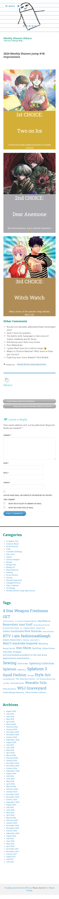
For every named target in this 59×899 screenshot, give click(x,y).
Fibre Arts (10, 554)
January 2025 (11, 760)
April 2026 (10, 721)
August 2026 (11, 711)
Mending (43, 643)
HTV (7, 635)
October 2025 (11, 737)
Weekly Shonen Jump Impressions (31, 364)
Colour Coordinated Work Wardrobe (22, 631)
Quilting (9, 572)
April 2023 (10, 815)
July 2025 (10, 745)
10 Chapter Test (12, 541)
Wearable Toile (36, 683)
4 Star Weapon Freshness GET (25, 613)
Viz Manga (10, 588)
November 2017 (12, 851)
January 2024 (11, 791)
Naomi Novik (9, 648)
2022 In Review (8, 621)
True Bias (6, 683)
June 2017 (10, 862)
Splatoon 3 (37, 668)
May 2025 (10, 750)
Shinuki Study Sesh (14, 580)
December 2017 (12, 849)
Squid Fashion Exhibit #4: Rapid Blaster (21, 401)
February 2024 (12, 789)
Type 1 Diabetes (12, 585)
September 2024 (12, 771)
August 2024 (11, 773)
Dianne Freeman (48, 631)
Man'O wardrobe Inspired (20, 643)
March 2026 (11, 724)
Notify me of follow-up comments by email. (25, 504)
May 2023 (10, 812)
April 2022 (10, 846)
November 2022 (12, 828)
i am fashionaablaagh (31, 635)
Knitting (26, 640)
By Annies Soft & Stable (11, 628)
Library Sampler (13, 559)
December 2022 (12, 825)
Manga (9, 562)
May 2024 (10, 781)
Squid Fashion (14, 675)
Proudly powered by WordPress (18, 888)
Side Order (23, 663)
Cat (21, 628)
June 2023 (10, 810)
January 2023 (11, 823)
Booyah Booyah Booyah (42, 625)
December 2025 (12, 732)
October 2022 (11, 831)
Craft (8, 549)
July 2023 (10, 807)
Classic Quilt (29, 628)
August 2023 (11, 805)
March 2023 (11, 818)
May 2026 (10, 719)
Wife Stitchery (9, 689)
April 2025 (10, 753)
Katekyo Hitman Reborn (12, 640)
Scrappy (17, 651)
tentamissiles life (8, 679)
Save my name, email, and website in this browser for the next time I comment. (27, 497)
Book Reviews (12, 546)
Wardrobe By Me (17, 683)
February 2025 (12, 758)
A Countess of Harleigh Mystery (26, 621)
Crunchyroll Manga (14, 551)
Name (6, 463)
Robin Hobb (7, 652)
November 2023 (12, 797)
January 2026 (11, 729)
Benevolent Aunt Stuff (18, 624)
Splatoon (9, 669)
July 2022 (10, 838)
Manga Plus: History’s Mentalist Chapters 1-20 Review (32, 406)
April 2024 (10, 784)
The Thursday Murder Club (45, 679)
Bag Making (44, 621)
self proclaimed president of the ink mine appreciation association (25, 656)
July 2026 (10, 714)
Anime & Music (12, 544)
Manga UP (10, 567)
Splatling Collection (41, 663)
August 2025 (11, 742)
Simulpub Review (13, 583)
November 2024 (12, 766)
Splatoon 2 (22, 669)
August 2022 (11, 836)
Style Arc (43, 674)
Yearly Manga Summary (13, 692)
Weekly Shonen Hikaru (17, 38)
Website (6, 483)
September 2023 (12, 802)
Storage (30, 675)
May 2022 (10, 843)
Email (6, 473)
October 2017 (11, 854)
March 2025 (11, 755)
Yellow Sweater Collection (35, 692)
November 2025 (12, 734)
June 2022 (10, 841)
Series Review (12, 575)
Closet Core (40, 628)
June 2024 (10, 779)
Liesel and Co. (35, 640)
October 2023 (11, 799)
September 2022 (12, 833)
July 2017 (10, 859)
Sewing (9, 577)
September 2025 (12, 740)
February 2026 (12, 727)
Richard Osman (48, 648)
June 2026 (10, 716)
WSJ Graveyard (31, 688)
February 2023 (12, 820)
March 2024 (11, 786)
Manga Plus (11, 565)
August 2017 (11, 856)
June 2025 (10, 747)
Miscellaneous (12, 570)
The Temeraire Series (25, 679)
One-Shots (23, 648)
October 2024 (11, 768)
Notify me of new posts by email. (21, 508)
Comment (7, 435)
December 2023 (12, 794)
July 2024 (10, 776)
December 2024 (12, 763)
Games (9, 557)
